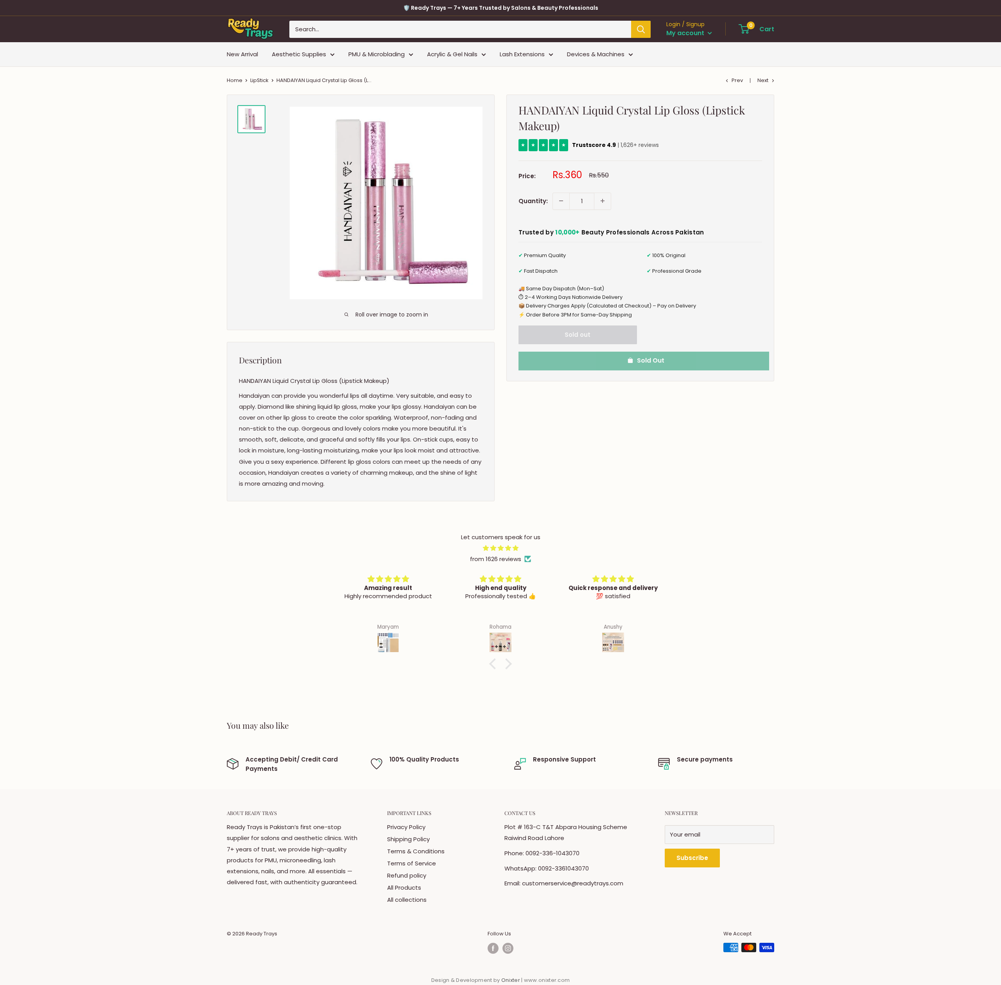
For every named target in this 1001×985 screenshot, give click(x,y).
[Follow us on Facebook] (493, 948)
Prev (737, 80)
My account (686, 33)
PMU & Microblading (376, 54)
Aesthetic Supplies (299, 54)
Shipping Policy (408, 839)
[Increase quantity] (602, 201)
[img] (500, 548)
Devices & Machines (595, 54)
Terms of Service (411, 863)
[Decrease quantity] (561, 201)
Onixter (511, 980)
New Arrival (242, 54)
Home (234, 80)
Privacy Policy (406, 827)
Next (762, 80)
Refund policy (406, 875)
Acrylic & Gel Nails (452, 54)
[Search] (641, 29)
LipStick (259, 80)
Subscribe (692, 858)
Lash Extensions (522, 54)
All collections (407, 900)
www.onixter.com (547, 980)
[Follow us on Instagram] (507, 948)
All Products (404, 887)
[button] (494, 663)
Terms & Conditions (416, 851)
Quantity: (533, 201)
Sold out (577, 334)
